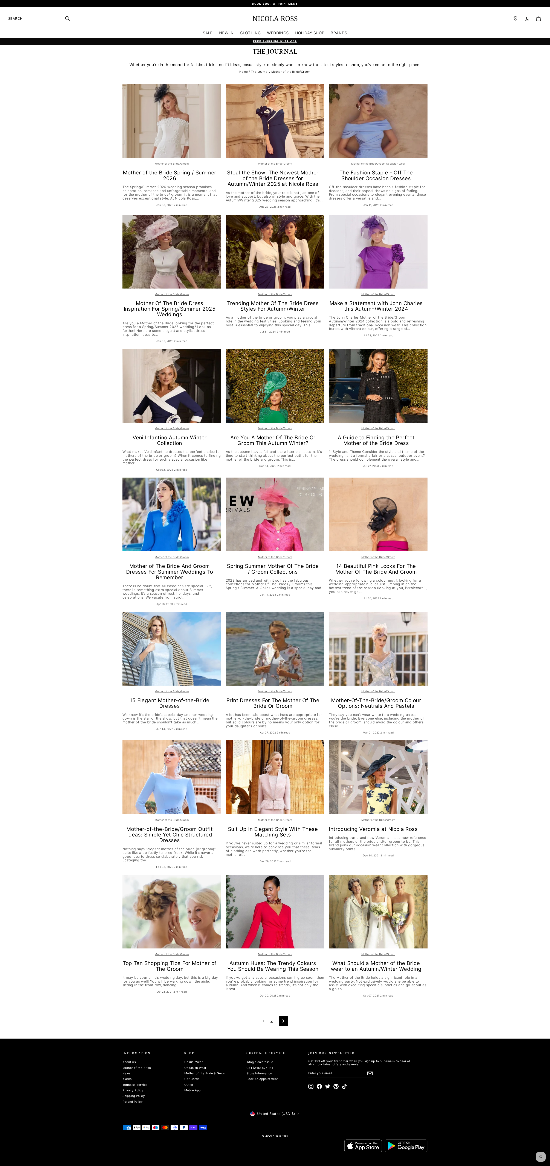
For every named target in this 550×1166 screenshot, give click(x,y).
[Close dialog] (353, 525)
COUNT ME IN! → (317, 617)
